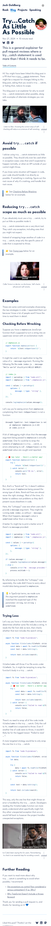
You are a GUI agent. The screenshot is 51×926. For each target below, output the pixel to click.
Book (6, 10)
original (44, 129)
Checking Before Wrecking (25, 192)
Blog (13, 10)
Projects (22, 10)
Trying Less (18, 251)
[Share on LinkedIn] (8, 42)
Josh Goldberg (11, 5)
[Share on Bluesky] (4, 42)
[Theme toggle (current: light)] (43, 6)
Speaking (35, 10)
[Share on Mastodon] (12, 42)
